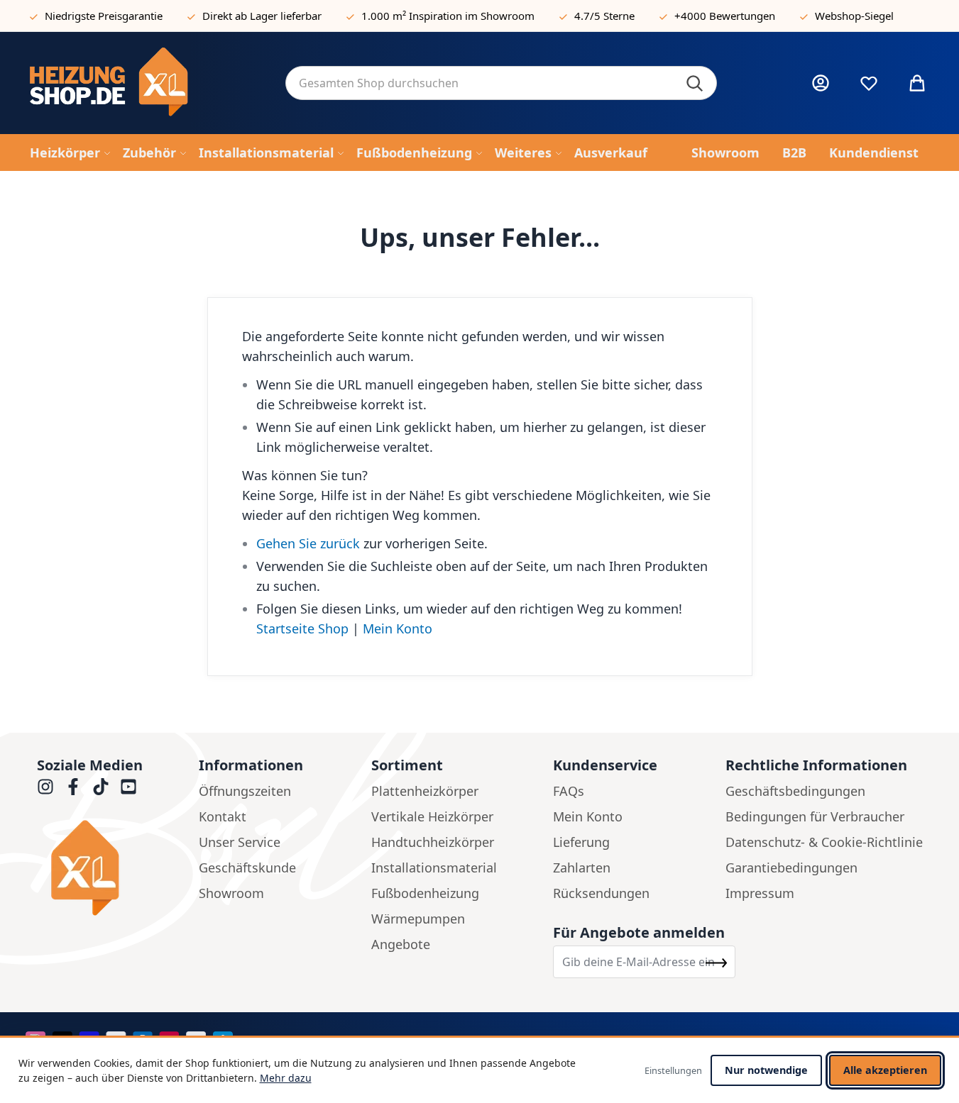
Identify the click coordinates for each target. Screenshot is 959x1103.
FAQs (568, 790)
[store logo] (146, 83)
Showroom (231, 893)
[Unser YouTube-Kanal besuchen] (128, 786)
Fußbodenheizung (425, 893)
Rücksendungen (601, 893)
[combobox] (501, 83)
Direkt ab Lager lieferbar (262, 16)
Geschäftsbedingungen (795, 790)
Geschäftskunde (247, 867)
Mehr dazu (286, 1078)
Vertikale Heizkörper (432, 816)
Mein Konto (397, 628)
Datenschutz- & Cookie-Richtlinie (824, 841)
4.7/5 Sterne (604, 16)
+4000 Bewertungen (724, 16)
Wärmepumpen (418, 918)
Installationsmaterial (434, 867)
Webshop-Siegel (854, 16)
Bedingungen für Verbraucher (814, 816)
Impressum (759, 893)
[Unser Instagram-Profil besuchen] (45, 786)
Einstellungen (673, 1070)
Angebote (400, 944)
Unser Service (239, 841)
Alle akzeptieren (885, 1070)
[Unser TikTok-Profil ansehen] (100, 786)
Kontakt (222, 816)
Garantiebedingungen (791, 867)
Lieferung (581, 841)
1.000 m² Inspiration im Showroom (448, 16)
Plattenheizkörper (424, 790)
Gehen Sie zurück (308, 543)
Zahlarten (581, 867)
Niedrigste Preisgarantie (104, 16)
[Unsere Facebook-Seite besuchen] (73, 786)
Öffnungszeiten (245, 790)
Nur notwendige (766, 1070)
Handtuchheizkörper (432, 841)
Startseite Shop (302, 628)
